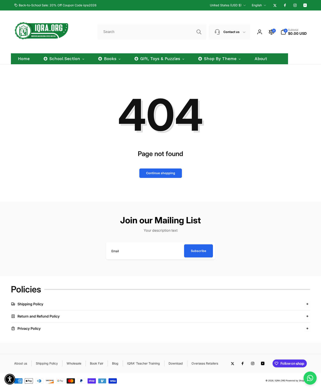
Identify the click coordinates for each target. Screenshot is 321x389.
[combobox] (152, 32)
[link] (55, 5)
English (257, 5)
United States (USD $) (226, 5)
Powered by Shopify (296, 380)
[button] (294, 32)
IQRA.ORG (280, 380)
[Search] (199, 32)
